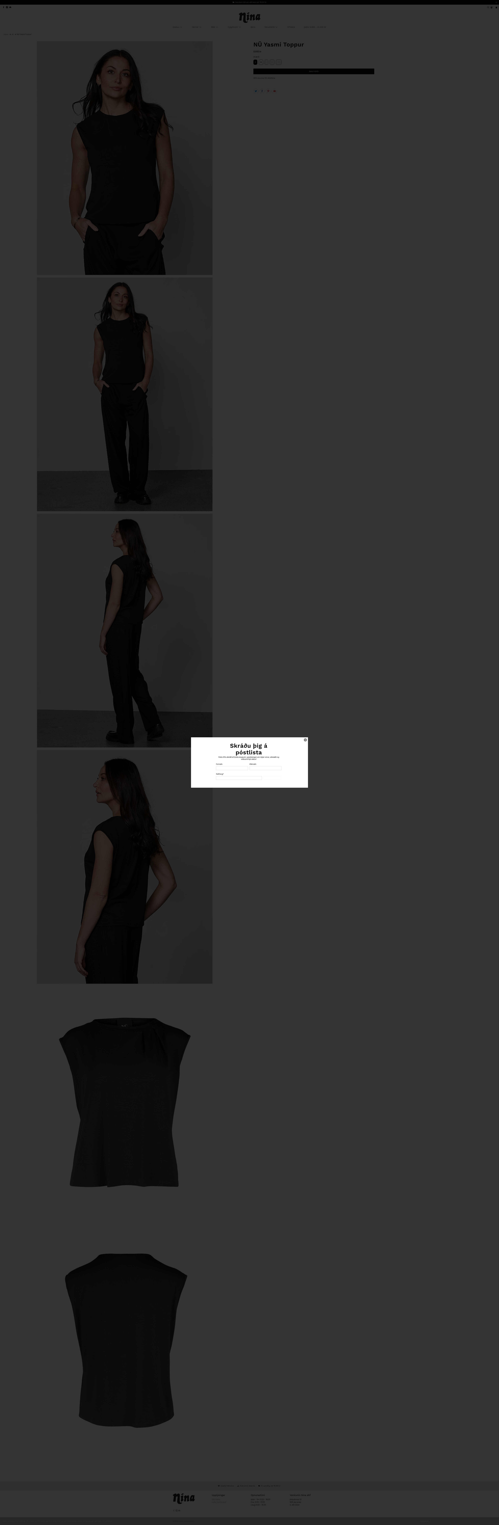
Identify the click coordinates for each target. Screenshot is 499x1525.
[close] (305, 740)
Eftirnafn (253, 764)
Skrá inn (272, 778)
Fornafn (219, 764)
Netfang (220, 774)
